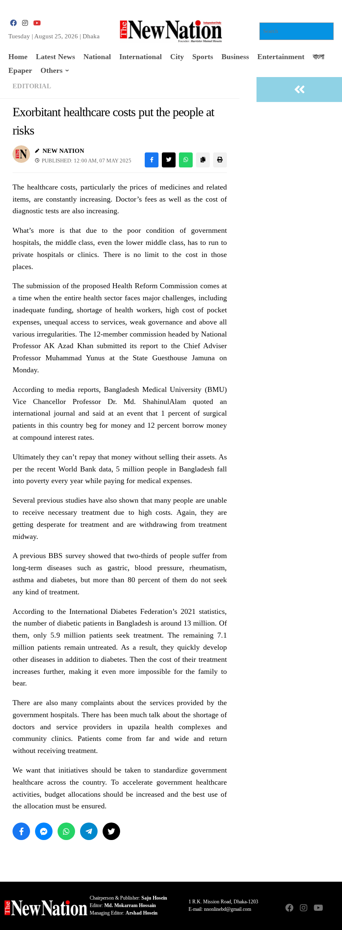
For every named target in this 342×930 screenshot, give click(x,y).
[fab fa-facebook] (13, 23)
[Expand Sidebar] (299, 89)
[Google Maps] (332, 908)
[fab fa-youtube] (36, 23)
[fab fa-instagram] (25, 23)
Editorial (32, 86)
